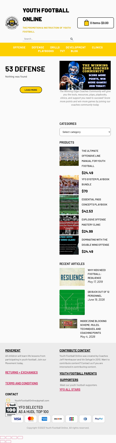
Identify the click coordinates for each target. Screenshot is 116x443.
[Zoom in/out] (2, 437)
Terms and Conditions (21, 383)
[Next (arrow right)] (8, 441)
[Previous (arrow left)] (2, 441)
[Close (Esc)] (20, 437)
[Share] (14, 437)
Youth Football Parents (78, 373)
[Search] (71, 39)
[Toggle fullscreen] (8, 437)
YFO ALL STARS (70, 389)
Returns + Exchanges (21, 372)
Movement (13, 350)
